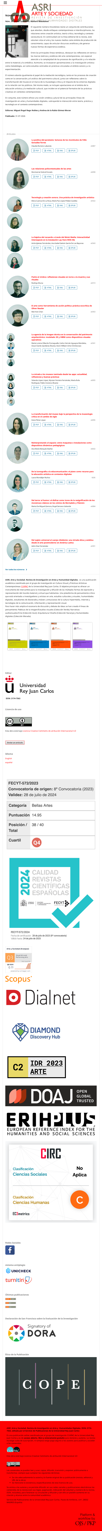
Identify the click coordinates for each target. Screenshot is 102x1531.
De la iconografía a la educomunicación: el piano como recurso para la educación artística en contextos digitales (62, 472)
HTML (49, 150)
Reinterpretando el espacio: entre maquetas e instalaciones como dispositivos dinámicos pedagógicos (61, 444)
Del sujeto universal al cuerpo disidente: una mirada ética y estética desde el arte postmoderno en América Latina (62, 541)
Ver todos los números (14, 569)
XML (61, 150)
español (8, 762)
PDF (37, 150)
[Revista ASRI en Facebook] (10, 1254)
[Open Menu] (5, 2)
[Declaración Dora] (31, 1343)
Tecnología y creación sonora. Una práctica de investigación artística (62, 197)
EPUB (73, 150)
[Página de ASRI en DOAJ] (51, 1105)
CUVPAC (24, 586)
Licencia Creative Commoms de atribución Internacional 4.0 (49, 731)
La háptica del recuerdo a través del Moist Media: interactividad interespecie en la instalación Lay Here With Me (60, 238)
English (8, 758)
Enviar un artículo (15, 742)
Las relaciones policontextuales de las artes (51, 168)
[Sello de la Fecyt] (51, 943)
